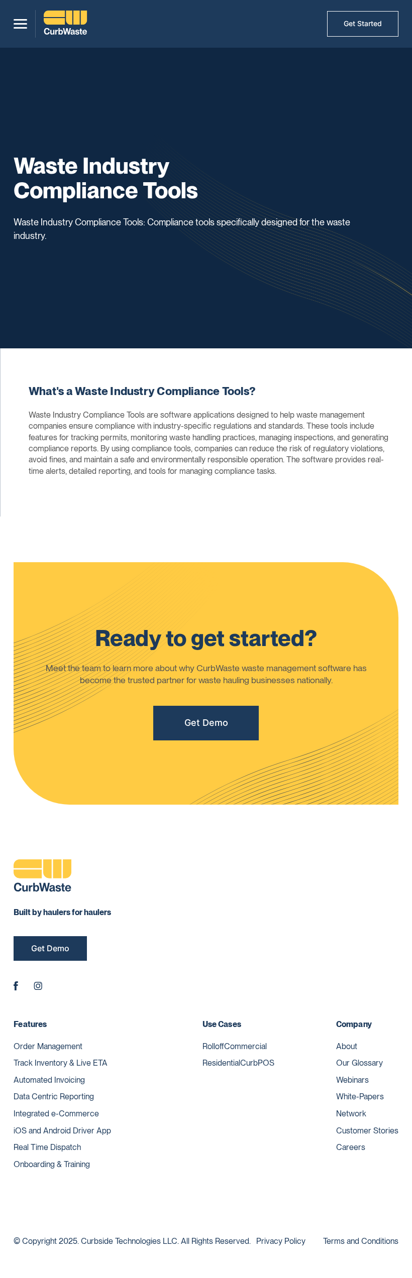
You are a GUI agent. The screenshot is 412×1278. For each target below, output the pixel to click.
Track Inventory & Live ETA (61, 1063)
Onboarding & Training (52, 1164)
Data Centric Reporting (54, 1096)
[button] (20, 24)
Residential (221, 1063)
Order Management (48, 1046)
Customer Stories (367, 1130)
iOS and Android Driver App (62, 1130)
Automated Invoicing (49, 1080)
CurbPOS (257, 1063)
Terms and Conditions (360, 1241)
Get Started (363, 23)
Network (351, 1113)
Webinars (352, 1080)
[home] (65, 24)
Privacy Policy (280, 1241)
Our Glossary (359, 1063)
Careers (350, 1147)
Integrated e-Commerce (56, 1113)
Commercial (245, 1046)
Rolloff (213, 1046)
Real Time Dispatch (47, 1147)
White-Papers (360, 1096)
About (346, 1046)
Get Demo (206, 722)
